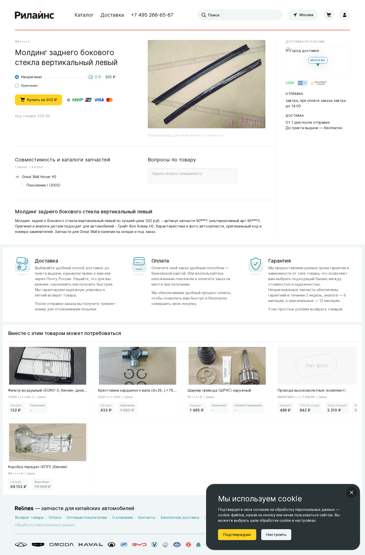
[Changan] (154, 544)
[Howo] (198, 544)
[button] (318, 62)
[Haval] (90, 544)
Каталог (84, 15)
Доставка (112, 15)
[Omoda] (61, 544)
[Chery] (21, 544)
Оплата (55, 517)
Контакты (146, 517)
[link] (48, 380)
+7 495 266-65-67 (152, 15)
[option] (206, 86)
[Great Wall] (111, 544)
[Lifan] (123, 544)
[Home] (34, 15)
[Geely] (38, 544)
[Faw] (177, 544)
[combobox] (240, 14)
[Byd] (139, 544)
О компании (122, 517)
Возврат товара (29, 517)
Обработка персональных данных (45, 524)
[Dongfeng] (188, 544)
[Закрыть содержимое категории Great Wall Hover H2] (17, 177)
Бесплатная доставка (180, 517)
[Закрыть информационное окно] (351, 492)
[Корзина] (328, 14)
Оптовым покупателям (87, 517)
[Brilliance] (165, 544)
